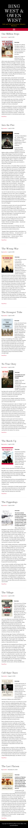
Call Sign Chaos (10, 673)
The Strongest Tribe (12, 312)
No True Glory (9, 364)
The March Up (9, 441)
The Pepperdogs (10, 502)
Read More (4, 116)
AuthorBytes (14, 825)
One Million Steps (10, 34)
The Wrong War (10, 249)
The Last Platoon (10, 766)
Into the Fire (8, 125)
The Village (7, 593)
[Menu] (14, 29)
